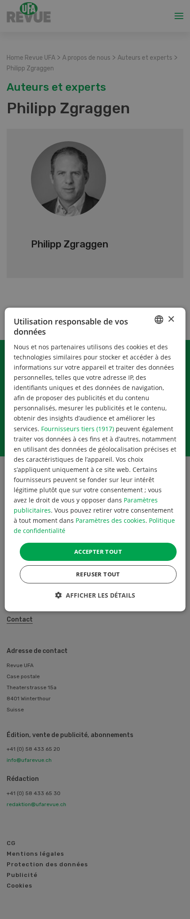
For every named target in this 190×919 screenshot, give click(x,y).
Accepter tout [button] (98, 551)
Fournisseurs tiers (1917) (77, 428)
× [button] (170, 319)
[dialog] (95, 459)
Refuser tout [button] (98, 574)
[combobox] (158, 319)
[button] (95, 595)
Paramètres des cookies (110, 520)
